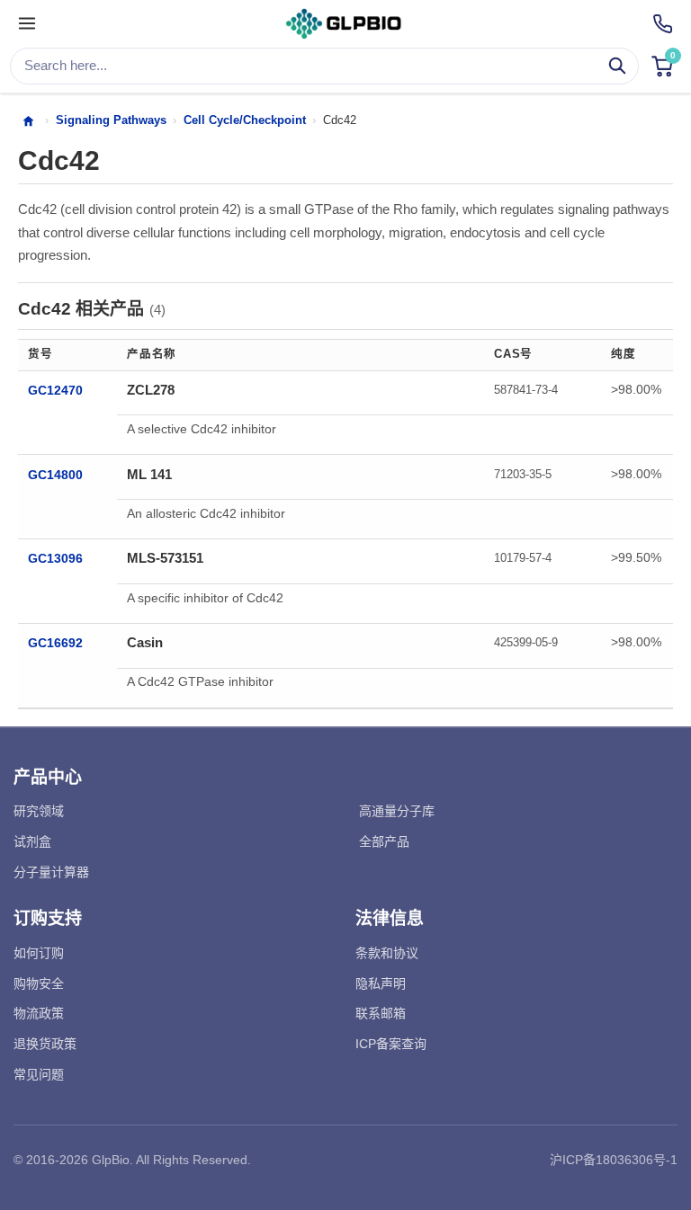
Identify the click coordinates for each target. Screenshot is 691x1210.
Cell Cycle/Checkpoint (245, 120)
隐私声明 (380, 983)
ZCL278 (151, 389)
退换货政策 (44, 1044)
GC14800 (55, 475)
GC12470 (55, 390)
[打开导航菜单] (27, 24)
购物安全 (38, 983)
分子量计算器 (51, 872)
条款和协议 (386, 953)
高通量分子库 (397, 811)
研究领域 (38, 811)
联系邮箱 (380, 1013)
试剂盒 (32, 841)
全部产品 (384, 841)
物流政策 (38, 1013)
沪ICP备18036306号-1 (614, 1159)
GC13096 (55, 558)
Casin (145, 642)
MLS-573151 (165, 557)
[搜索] (617, 66)
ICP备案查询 (390, 1044)
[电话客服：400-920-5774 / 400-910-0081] (662, 23)
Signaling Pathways (111, 120)
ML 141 (149, 474)
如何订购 (38, 953)
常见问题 (38, 1074)
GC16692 (55, 643)
